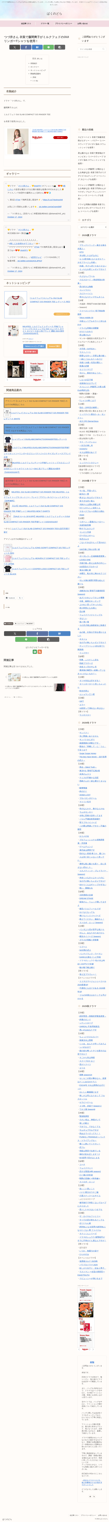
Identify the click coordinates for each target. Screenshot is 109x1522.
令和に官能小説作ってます (90, 816)
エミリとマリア (86, 369)
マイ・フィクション (88, 442)
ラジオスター (85, 715)
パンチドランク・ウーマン (90, 954)
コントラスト (85, 290)
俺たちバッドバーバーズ (89, 916)
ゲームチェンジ (86, 847)
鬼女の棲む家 (85, 570)
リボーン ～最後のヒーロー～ (92, 522)
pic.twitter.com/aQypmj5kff (50, 207)
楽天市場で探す (30, 352)
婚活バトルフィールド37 (90, 909)
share (81, 515)
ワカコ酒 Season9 (87, 1109)
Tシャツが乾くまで (87, 401)
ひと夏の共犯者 (86, 1175)
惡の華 (82, 611)
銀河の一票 (84, 494)
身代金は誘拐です (87, 850)
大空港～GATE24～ (87, 349)
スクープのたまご (87, 1061)
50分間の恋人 (85, 950)
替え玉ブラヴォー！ (88, 974)
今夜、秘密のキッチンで (89, 601)
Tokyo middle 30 (86, 318)
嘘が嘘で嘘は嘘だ (87, 967)
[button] (59, 47)
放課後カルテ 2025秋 (88, 1261)
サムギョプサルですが (89, 1130)
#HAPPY (38, 186)
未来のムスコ (85, 774)
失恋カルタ (84, 539)
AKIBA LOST (84, 795)
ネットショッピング (38, 70)
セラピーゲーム (86, 1102)
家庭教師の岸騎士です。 (89, 743)
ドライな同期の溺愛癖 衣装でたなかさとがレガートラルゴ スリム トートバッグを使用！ (91, 207)
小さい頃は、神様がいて (89, 1120)
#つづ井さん (24, 186)
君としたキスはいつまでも (90, 1209)
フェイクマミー (86, 1168)
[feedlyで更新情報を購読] (35, 652)
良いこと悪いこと (87, 1189)
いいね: (35, 81)
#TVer (17, 200)
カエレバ (31, 338)
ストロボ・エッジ (87, 1182)
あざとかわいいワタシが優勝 (91, 598)
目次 (34, 58)
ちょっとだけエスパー (89, 1037)
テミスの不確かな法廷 (89, 778)
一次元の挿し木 (86, 445)
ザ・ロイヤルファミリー (89, 1216)
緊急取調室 (84, 1116)
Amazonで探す (54, 346)
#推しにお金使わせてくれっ (21, 244)
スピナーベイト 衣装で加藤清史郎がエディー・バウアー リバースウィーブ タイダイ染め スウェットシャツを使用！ (92, 142)
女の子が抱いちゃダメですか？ (92, 643)
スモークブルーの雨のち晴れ (91, 511)
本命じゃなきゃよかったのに (91, 878)
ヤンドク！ (84, 733)
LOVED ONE (85, 560)
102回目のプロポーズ (88, 567)
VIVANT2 (83, 449)
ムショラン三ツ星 (87, 694)
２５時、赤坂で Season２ (90, 1106)
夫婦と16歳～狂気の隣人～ (91, 362)
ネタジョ (83, 639)
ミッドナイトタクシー (89, 463)
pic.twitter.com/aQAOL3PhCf (30, 261)
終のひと (83, 791)
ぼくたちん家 (85, 1223)
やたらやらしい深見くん (89, 508)
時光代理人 (84, 691)
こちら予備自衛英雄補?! (89, 819)
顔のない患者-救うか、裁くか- (92, 853)
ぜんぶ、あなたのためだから (91, 933)
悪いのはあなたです (88, 1030)
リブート (83, 947)
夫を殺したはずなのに (89, 255)
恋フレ (82, 1147)
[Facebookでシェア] (26, 47)
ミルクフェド (20, 623)
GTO (81, 252)
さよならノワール (87, 276)
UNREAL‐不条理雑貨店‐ (89, 1026)
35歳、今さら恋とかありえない (92, 266)
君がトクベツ (85, 1064)
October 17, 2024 (14, 217)
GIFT (81, 701)
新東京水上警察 (86, 1040)
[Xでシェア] (14, 47)
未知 (92, 1362)
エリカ (82, 1068)
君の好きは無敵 (86, 287)
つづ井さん (9, 623)
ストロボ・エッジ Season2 (91, 923)
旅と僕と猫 (84, 622)
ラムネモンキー (86, 812)
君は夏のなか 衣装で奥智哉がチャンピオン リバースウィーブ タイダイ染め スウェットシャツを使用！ (92, 158)
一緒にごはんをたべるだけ (90, 359)
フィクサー (84, 653)
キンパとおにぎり (87, 740)
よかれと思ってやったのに (90, 605)
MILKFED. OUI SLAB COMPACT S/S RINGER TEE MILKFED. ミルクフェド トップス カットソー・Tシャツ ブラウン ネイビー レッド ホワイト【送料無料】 (36, 496)
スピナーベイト (86, 294)
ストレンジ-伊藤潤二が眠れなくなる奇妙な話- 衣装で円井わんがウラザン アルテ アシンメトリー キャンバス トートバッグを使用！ (92, 192)
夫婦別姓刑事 (85, 525)
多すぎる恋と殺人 (87, 501)
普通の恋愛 (84, 366)
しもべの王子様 (86, 380)
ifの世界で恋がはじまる (89, 1158)
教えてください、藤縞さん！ (91, 919)
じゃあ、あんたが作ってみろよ (92, 1044)
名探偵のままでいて (88, 383)
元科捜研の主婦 (86, 895)
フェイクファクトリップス (90, 615)
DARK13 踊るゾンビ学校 (90, 957)
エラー (82, 705)
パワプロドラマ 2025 (88, 1265)
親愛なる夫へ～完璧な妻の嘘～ (92, 356)
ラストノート (85, 352)
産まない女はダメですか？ (90, 498)
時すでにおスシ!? (86, 529)
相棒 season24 (85, 1075)
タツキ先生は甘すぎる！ (89, 681)
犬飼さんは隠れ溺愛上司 (89, 504)
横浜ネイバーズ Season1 (90, 936)
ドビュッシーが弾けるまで (90, 1278)
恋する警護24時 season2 (90, 1171)
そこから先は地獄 (87, 1057)
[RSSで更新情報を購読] (40, 652)
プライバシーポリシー (88, 1515)
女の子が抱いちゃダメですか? (92, 881)
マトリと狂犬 (85, 802)
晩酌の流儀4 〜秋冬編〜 (89, 1178)
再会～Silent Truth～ (88, 767)
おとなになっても (87, 912)
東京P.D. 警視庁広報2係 (89, 771)
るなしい (83, 618)
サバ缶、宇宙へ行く (88, 491)
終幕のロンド (85, 1020)
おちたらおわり (86, 331)
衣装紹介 (33, 63)
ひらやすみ (84, 1254)
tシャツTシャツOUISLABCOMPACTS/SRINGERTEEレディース (39, 439)
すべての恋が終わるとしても (91, 1220)
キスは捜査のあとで (88, 452)
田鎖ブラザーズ (86, 663)
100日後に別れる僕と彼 (89, 549)
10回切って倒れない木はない (92, 708)
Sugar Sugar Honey (87, 753)
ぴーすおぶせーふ (87, 535)
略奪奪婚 (83, 788)
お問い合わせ (102, 1515)
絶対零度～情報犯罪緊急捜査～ (92, 1016)
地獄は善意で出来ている (89, 1151)
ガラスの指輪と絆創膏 (89, 940)
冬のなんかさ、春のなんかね (91, 809)
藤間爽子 (30, 623)
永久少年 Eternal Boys (88, 421)
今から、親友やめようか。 (90, 373)
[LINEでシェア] (48, 47)
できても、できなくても (89, 1127)
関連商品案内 (35, 74)
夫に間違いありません (89, 736)
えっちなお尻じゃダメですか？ (92, 269)
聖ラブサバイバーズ (88, 822)
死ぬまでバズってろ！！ (89, 1133)
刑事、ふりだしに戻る (89, 660)
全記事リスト (74, 1515)
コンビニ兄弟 (85, 532)
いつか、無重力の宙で (89, 1251)
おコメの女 (84, 836)
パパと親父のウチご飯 (89, 1192)
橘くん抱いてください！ (89, 1144)
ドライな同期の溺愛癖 (89, 328)
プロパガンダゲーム (88, 798)
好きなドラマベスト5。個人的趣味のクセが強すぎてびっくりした (92, 1482)
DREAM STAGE (86, 898)
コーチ (82, 1165)
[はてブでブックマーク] (37, 47)
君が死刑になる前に (88, 608)
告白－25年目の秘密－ (89, 407)
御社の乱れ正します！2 (89, 1154)
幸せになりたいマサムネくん (91, 297)
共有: (34, 77)
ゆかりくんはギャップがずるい (92, 885)
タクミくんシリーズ (88, 1234)
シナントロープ (86, 1023)
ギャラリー (34, 67)
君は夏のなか (85, 335)
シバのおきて (85, 1047)
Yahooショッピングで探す (34, 346)
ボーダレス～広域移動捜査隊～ (92, 556)
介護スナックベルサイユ (89, 1196)
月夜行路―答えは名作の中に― (92, 563)
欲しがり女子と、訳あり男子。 (92, 1268)
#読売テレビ (36, 257)
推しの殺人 (84, 1123)
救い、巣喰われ (86, 888)
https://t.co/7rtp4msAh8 (53, 200)
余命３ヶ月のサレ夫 (88, 667)
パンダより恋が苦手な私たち (91, 929)
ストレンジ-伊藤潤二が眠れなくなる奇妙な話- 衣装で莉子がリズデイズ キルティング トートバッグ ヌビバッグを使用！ (92, 174)
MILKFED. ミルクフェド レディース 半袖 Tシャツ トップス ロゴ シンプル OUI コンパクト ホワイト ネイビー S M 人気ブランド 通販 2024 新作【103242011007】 (43, 330)
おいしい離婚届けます (89, 1092)
